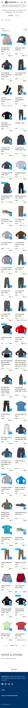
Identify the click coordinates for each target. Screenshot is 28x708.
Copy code (18, 15)
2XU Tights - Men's (20, 123)
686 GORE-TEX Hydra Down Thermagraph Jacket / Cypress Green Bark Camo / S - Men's (21, 363)
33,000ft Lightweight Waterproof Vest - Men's (6, 197)
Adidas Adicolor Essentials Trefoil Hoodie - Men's (5, 514)
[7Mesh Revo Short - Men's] (21, 452)
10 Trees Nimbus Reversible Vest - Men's (5, 49)
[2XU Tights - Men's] (21, 115)
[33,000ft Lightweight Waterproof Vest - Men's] (7, 188)
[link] (5, 645)
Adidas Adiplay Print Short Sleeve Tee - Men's (6, 539)
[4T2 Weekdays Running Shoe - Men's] (7, 211)
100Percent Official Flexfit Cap (20, 48)
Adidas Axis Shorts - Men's (6, 586)
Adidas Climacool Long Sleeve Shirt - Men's (20, 610)
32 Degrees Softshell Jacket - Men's (6, 173)
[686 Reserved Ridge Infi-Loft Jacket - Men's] (21, 429)
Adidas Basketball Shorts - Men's (19, 586)
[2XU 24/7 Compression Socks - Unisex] (7, 89)
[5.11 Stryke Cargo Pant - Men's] (21, 211)
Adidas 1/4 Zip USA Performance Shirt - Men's (20, 489)
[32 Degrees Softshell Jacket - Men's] (7, 164)
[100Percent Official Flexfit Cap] (21, 40)
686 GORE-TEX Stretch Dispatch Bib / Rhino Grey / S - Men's (21, 389)
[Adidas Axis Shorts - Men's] (7, 577)
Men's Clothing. (8, 19)
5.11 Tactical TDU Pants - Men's (19, 268)
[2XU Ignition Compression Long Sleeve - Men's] (7, 114)
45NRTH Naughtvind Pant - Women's (20, 197)
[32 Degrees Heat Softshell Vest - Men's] (21, 140)
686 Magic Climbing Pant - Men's (6, 438)
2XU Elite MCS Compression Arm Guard (19, 99)
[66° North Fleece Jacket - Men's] (21, 329)
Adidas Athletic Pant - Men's (6, 563)
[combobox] (14, 5)
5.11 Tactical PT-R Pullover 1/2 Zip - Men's (19, 244)
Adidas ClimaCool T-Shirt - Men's (20, 634)
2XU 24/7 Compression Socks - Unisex (6, 99)
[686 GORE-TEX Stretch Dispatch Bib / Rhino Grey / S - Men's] (21, 379)
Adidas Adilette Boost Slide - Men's (20, 513)
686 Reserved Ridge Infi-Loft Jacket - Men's (21, 438)
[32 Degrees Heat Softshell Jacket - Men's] (7, 139)
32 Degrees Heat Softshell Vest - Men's (20, 148)
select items (9, 12)
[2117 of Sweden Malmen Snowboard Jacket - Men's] (7, 64)
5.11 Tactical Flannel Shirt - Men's (6, 243)
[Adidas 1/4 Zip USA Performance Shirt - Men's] (21, 479)
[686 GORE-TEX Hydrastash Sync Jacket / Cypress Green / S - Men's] (7, 379)
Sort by (3, 28)
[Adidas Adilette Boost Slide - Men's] (21, 504)
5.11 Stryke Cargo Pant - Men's (19, 220)
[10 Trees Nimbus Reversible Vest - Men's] (7, 40)
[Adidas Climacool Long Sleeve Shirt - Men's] (21, 601)
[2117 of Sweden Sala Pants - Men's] (21, 65)
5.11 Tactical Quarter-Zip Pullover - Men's (6, 268)
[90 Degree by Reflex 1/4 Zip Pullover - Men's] (7, 479)
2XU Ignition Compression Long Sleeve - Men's (6, 124)
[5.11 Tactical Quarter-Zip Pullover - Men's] (7, 259)
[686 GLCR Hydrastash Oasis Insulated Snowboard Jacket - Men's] (7, 352)
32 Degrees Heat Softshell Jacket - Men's (5, 149)
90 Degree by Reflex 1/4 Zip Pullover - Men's (6, 489)
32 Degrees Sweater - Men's (20, 173)
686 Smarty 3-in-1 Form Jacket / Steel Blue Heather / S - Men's (6, 463)
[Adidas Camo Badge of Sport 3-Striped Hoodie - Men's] (7, 600)
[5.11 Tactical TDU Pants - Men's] (21, 259)
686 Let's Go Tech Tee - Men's (21, 415)
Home (2, 19)
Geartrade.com (7, 704)
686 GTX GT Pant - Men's (6, 415)
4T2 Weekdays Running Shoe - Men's (6, 220)
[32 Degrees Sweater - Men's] (21, 164)
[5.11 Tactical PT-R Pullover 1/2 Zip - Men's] (21, 234)
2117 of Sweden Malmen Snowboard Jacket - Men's (6, 74)
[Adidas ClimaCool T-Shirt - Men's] (21, 626)
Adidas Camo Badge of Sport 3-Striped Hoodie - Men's (6, 610)
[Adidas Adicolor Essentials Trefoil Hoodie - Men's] (7, 504)
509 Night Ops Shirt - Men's (6, 338)
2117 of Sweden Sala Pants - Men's (20, 73)
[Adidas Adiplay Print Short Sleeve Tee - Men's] (7, 529)
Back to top (14, 669)
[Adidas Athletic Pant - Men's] (7, 554)
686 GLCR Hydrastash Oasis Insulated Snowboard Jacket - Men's (6, 363)
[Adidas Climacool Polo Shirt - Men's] (7, 626)
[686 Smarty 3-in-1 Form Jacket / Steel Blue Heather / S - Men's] (7, 452)
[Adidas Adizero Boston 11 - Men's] (21, 529)
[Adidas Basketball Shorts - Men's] (21, 577)
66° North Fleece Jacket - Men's (19, 338)
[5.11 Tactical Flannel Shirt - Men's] (7, 234)
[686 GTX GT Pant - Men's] (7, 406)
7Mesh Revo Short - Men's (20, 461)
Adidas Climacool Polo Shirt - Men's (5, 634)
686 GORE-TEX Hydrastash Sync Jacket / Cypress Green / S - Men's (5, 390)
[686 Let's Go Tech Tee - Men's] (21, 406)
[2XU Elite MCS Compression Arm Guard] (21, 90)
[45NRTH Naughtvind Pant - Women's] (21, 188)
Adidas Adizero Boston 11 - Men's (19, 538)
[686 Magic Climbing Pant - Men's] (7, 429)
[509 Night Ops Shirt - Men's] (7, 329)
